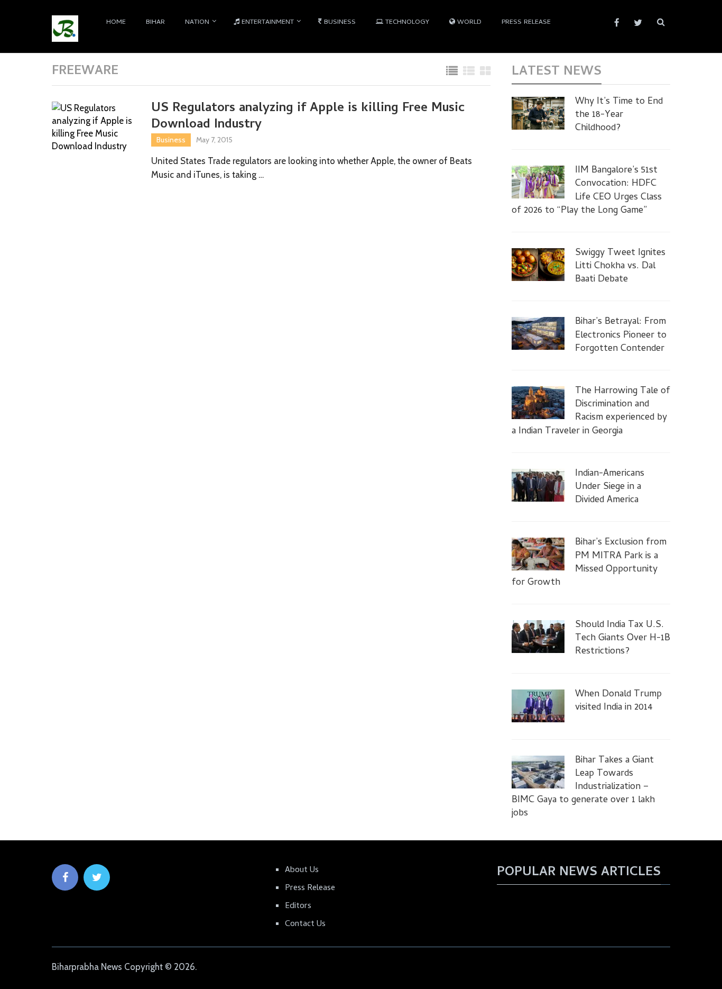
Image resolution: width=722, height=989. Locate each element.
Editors (298, 906)
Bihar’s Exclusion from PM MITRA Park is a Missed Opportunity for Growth (589, 562)
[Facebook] (65, 877)
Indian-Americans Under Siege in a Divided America (609, 487)
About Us (302, 870)
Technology (406, 22)
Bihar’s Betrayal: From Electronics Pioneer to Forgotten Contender (621, 335)
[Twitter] (97, 877)
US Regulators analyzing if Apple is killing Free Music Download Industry (308, 117)
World (468, 22)
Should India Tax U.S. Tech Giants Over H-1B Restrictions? (622, 639)
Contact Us (305, 924)
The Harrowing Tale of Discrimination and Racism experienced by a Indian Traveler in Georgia (591, 411)
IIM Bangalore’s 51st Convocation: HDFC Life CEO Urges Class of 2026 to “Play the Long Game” (587, 190)
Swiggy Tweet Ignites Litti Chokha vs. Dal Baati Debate (620, 267)
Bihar (155, 22)
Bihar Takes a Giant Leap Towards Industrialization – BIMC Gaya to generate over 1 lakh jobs (583, 787)
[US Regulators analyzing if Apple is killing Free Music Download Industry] (94, 128)
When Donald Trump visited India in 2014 (618, 701)
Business (339, 22)
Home (116, 22)
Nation (197, 22)
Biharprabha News (87, 966)
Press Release (526, 22)
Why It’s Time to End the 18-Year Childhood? (619, 115)
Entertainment (266, 22)
